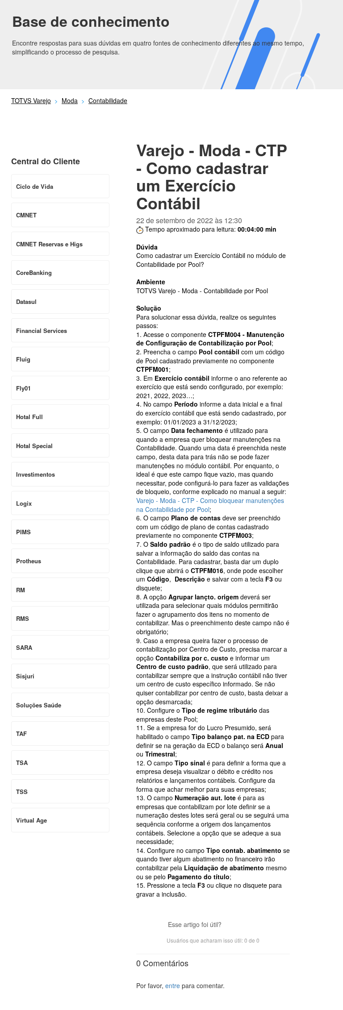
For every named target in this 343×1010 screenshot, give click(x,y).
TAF (21, 733)
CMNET (26, 215)
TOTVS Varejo (31, 100)
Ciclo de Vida (34, 186)
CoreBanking (34, 272)
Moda (70, 100)
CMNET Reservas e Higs (49, 244)
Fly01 (23, 388)
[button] (233, 925)
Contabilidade (107, 100)
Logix (24, 503)
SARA (24, 647)
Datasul (26, 301)
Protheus (28, 561)
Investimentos (35, 474)
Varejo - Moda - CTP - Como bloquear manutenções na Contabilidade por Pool (210, 505)
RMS (22, 618)
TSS (22, 791)
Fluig (23, 359)
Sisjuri (25, 676)
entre (172, 985)
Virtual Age (31, 820)
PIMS (23, 532)
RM (20, 590)
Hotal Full (29, 416)
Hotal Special (34, 445)
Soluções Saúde (38, 705)
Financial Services (41, 330)
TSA (22, 762)
